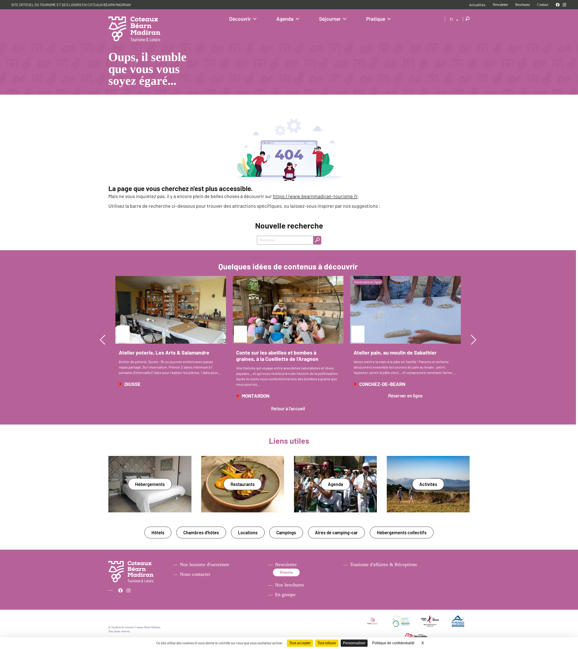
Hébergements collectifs (402, 532)
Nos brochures (289, 585)
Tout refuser (326, 643)
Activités (428, 484)
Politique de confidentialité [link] (393, 643)
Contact (542, 5)
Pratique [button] (375, 19)
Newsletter (500, 5)
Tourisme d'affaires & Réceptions (383, 564)
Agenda (335, 484)
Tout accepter (300, 643)
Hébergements (150, 484)
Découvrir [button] (240, 19)
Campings (286, 532)
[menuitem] (454, 19)
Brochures (522, 5)
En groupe (285, 594)
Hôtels (157, 532)
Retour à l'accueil (288, 408)
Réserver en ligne (405, 395)
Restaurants (243, 484)
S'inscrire (286, 572)
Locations (248, 532)
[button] (103, 340)
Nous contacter (195, 574)
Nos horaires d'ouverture (204, 564)
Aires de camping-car (336, 532)
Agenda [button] (285, 19)
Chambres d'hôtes (201, 532)
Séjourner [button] (330, 19)
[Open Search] (468, 18)
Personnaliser (354, 643)
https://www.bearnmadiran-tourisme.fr (315, 196)
